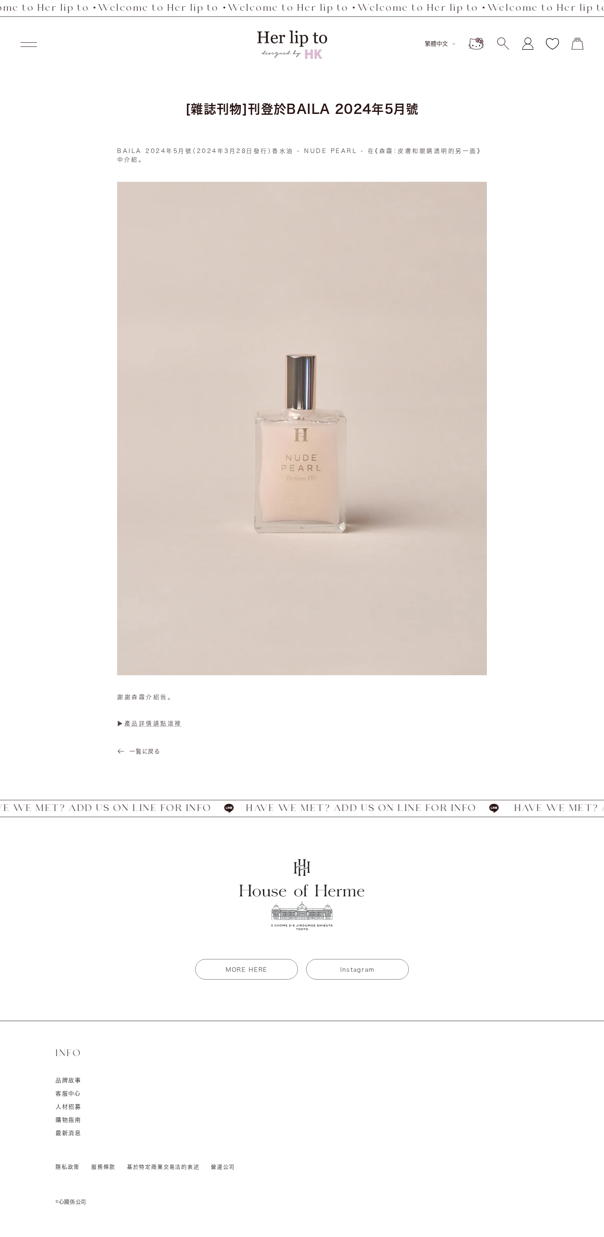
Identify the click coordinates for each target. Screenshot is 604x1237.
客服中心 (68, 1093)
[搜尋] (503, 43)
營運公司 (223, 1167)
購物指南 (68, 1120)
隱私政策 (67, 1167)
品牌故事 (68, 1080)
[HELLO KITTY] (476, 43)
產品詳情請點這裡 (153, 723)
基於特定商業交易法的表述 (163, 1167)
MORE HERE (246, 970)
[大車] (577, 44)
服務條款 (103, 1167)
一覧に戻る (144, 751)
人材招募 (68, 1107)
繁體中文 (436, 43)
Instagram (357, 970)
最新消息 (68, 1133)
